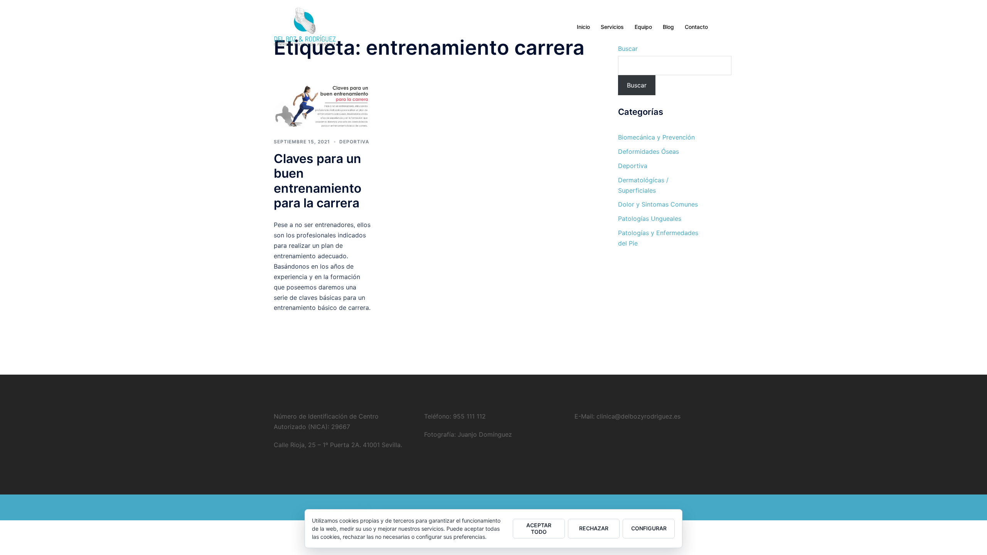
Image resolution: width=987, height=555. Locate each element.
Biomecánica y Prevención (656, 137)
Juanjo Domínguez (484, 434)
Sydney (369, 507)
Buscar (637, 85)
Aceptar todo (538, 528)
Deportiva (354, 142)
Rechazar (593, 528)
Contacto (696, 27)
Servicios (612, 27)
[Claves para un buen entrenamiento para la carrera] (322, 105)
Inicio (583, 27)
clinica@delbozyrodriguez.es (637, 416)
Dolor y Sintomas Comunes (658, 204)
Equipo (643, 27)
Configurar (649, 528)
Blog (668, 27)
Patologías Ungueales (649, 218)
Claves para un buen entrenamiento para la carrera (317, 180)
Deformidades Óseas (648, 151)
